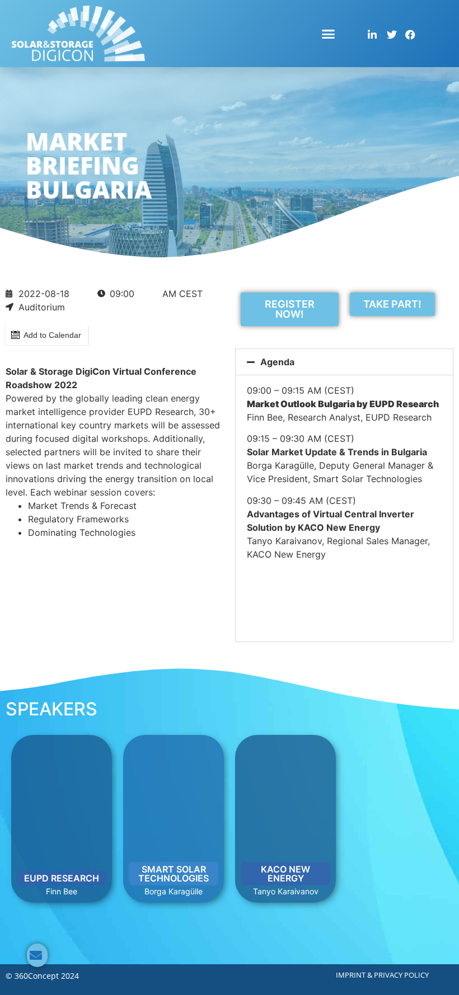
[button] (328, 33)
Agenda (277, 361)
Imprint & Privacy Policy (382, 975)
